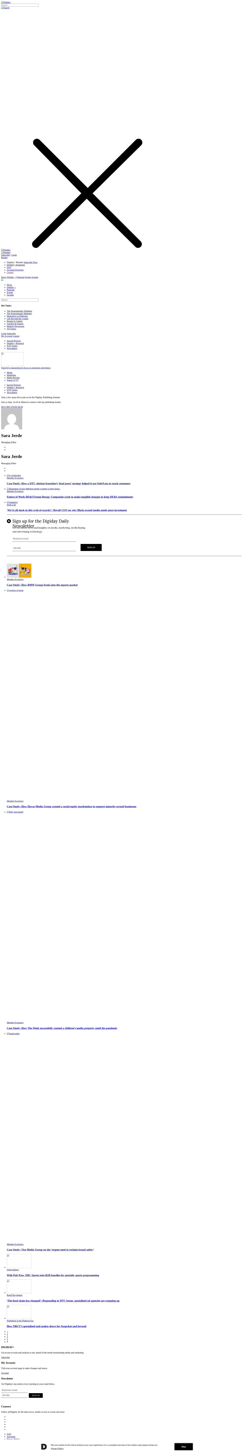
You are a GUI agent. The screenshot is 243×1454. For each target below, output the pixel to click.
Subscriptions (13, 1270)
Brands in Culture (14, 321)
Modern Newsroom (15, 326)
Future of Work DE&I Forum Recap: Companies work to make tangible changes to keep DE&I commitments (70, 496)
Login (14, 255)
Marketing (11, 375)
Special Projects (14, 341)
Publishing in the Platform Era (20, 1321)
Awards (34, 277)
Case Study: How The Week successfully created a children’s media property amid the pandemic (62, 1028)
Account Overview (15, 270)
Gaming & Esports (15, 324)
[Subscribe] (6, 252)
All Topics (11, 329)
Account (5, 1373)
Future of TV (13, 380)
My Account (6, 336)
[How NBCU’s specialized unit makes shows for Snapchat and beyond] (19, 1318)
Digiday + (11, 277)
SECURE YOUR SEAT (12, 407)
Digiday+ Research (15, 343)
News (3, 277)
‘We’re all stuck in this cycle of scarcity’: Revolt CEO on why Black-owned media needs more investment (67, 510)
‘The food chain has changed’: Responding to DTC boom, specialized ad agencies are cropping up (63, 1300)
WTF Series (12, 346)
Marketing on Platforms (17, 316)
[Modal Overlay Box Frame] (124, 535)
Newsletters (12, 348)
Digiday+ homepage (16, 265)
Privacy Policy (13, 1439)
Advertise (11, 1436)
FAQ (9, 267)
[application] (121, 1446)
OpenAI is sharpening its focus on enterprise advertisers (25, 368)
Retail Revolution (14, 1295)
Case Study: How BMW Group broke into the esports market (42, 584)
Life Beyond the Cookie (17, 318)
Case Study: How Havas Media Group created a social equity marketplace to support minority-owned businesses (71, 806)
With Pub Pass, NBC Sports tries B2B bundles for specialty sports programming (53, 1275)
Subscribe (5, 255)
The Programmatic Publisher (19, 311)
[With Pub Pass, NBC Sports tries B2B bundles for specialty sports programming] (19, 1267)
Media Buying (13, 377)
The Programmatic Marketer (19, 313)
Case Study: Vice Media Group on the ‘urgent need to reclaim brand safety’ (50, 1249)
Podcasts (20, 277)
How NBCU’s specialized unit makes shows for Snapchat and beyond (46, 1326)
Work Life (11, 505)
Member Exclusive (15, 478)
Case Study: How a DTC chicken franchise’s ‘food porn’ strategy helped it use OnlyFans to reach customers (68, 483)
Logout (10, 272)
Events (28, 277)
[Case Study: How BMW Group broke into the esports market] (19, 577)
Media (9, 372)
